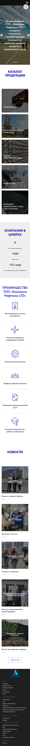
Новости (4, 693)
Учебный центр (6, 718)
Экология (4, 733)
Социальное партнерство (8, 737)
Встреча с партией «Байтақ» (12, 496)
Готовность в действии (10, 572)
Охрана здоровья (6, 731)
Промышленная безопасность (9, 729)
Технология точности (9, 534)
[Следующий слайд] (28, 35)
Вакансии (4, 720)
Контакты (4, 743)
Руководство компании (7, 687)
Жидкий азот (5, 705)
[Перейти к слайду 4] (17, 62)
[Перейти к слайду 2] (14, 62)
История (4, 689)
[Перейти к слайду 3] (15, 62)
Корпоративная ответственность (10, 725)
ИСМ (3, 735)
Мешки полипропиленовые (8, 703)
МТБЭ (3, 701)
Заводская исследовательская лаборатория (13, 709)
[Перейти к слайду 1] (12, 62)
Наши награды (6, 691)
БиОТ (3, 727)
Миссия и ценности (7, 685)
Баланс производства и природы (14, 649)
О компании (5, 683)
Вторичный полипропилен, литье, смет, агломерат (14, 707)
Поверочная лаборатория (8, 711)
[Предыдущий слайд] (1, 35)
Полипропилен (6, 699)
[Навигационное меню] (27, 3)
